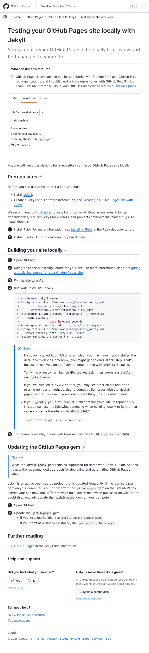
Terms (40, 638)
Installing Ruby (82, 229)
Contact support (22, 620)
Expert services (93, 638)
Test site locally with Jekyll (97, 17)
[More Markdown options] (42, 112)
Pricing (75, 638)
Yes (17, 580)
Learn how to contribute (89, 598)
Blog (108, 638)
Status (64, 638)
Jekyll (27, 194)
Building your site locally (35, 250)
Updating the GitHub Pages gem (44, 447)
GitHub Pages (34, 17)
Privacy (52, 638)
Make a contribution (96, 591)
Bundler (45, 212)
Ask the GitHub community (28, 615)
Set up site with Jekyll (62, 17)
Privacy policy (15, 587)
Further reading (25, 536)
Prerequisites (22, 177)
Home (17, 17)
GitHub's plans (125, 86)
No (33, 580)
